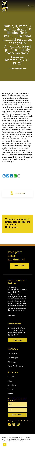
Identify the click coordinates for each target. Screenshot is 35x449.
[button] (32, 6)
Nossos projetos (13, 358)
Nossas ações (12, 354)
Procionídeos (12, 389)
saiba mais (11, 315)
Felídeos (10, 381)
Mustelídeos (12, 385)
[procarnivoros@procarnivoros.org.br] (17, 340)
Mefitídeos (11, 393)
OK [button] (4, 444)
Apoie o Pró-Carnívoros (15, 366)
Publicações (12, 362)
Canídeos (11, 377)
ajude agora (19, 266)
